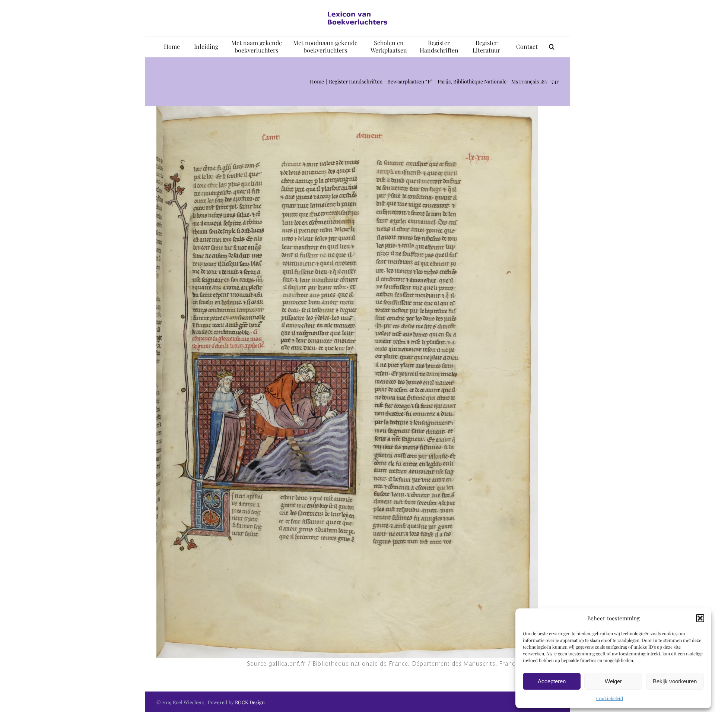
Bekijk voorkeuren (675, 681)
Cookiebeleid (609, 698)
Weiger (613, 681)
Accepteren (552, 681)
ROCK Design (250, 702)
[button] (700, 618)
